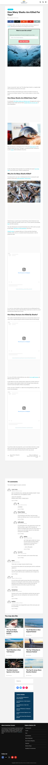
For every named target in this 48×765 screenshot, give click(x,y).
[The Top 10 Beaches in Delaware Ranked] (34, 643)
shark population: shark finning (23, 178)
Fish (26, 733)
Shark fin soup (11, 231)
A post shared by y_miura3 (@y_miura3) (24, 288)
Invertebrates (28, 735)
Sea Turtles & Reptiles (30, 740)
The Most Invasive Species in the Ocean (12, 671)
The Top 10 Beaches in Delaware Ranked (33, 651)
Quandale (20, 552)
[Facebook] (3, 757)
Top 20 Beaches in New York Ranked (13, 651)
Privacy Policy (20, 762)
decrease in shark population (20, 228)
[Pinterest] (15, 757)
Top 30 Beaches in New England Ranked (33, 630)
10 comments (10, 17)
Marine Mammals (28, 738)
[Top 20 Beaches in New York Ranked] (14, 643)
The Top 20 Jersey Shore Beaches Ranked (33, 671)
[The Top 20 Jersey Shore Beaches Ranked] (34, 663)
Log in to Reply (15, 500)
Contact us (20, 731)
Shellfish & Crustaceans (30, 748)
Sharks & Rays (28, 745)
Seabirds (27, 743)
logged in (15, 484)
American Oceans (33, 762)
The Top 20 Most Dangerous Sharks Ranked (12, 631)
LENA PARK (15, 489)
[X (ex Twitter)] (9, 757)
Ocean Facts (10, 9)
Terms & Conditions (26, 762)
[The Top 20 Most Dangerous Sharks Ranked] (14, 623)
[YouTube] (12, 757)
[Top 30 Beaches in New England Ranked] (34, 623)
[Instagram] (6, 757)
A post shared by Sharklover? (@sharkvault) (24, 427)
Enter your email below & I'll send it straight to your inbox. (22, 35)
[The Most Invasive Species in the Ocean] (14, 663)
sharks (12, 149)
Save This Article (24, 41)
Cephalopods (28, 728)
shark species (33, 146)
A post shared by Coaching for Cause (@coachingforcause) (24, 357)
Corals (26, 730)
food (8, 223)
